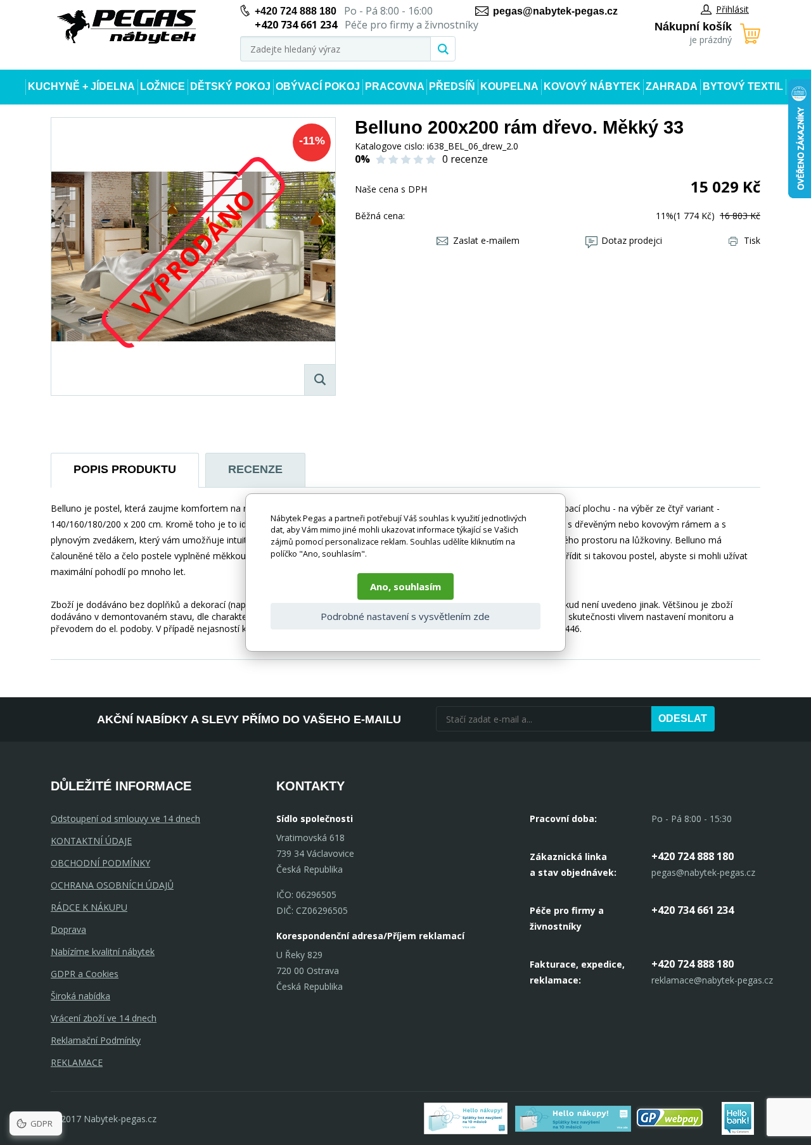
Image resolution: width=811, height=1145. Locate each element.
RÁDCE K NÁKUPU (89, 907)
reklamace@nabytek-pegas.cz (712, 980)
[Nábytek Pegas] (127, 26)
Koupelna (509, 86)
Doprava (68, 929)
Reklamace (77, 1062)
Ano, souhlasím (405, 586)
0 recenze (465, 159)
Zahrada (672, 86)
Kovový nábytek (592, 86)
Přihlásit (732, 9)
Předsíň (452, 86)
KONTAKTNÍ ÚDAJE (91, 841)
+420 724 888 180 (295, 11)
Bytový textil (743, 86)
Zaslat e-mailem (486, 240)
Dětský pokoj (230, 86)
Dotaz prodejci (631, 240)
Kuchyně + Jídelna (81, 86)
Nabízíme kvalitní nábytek (103, 952)
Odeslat (682, 718)
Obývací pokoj (318, 86)
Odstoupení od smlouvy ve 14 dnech (125, 819)
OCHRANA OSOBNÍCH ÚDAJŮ (112, 885)
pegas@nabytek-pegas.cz (555, 11)
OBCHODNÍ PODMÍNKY (100, 863)
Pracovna (395, 86)
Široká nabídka (80, 996)
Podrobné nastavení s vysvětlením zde (405, 616)
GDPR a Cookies (84, 974)
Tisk (752, 240)
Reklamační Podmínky (96, 1040)
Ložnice (162, 86)
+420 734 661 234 (692, 910)
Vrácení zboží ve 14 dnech (103, 1018)
